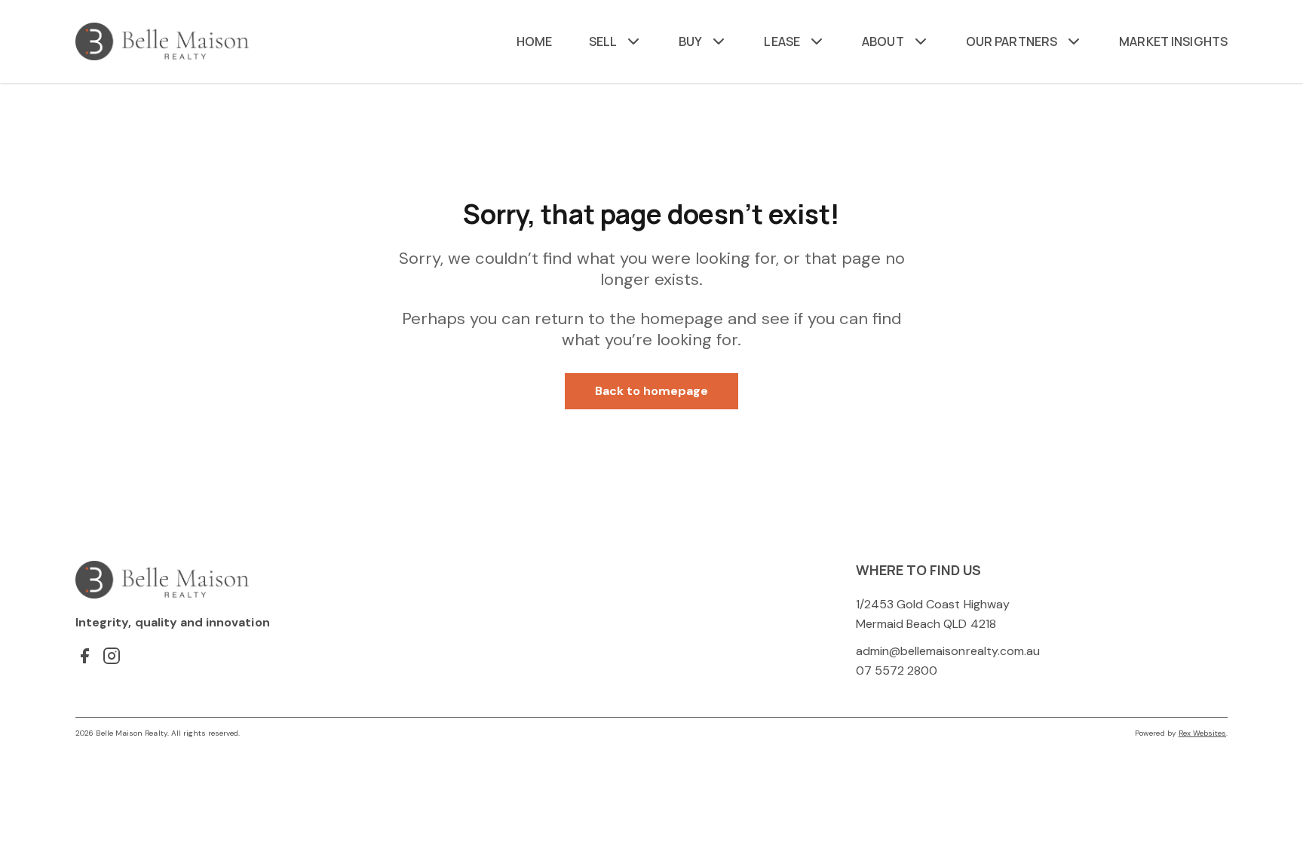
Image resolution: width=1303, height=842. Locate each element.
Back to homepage (652, 391)
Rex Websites (1202, 733)
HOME (535, 41)
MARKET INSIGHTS (1173, 41)
